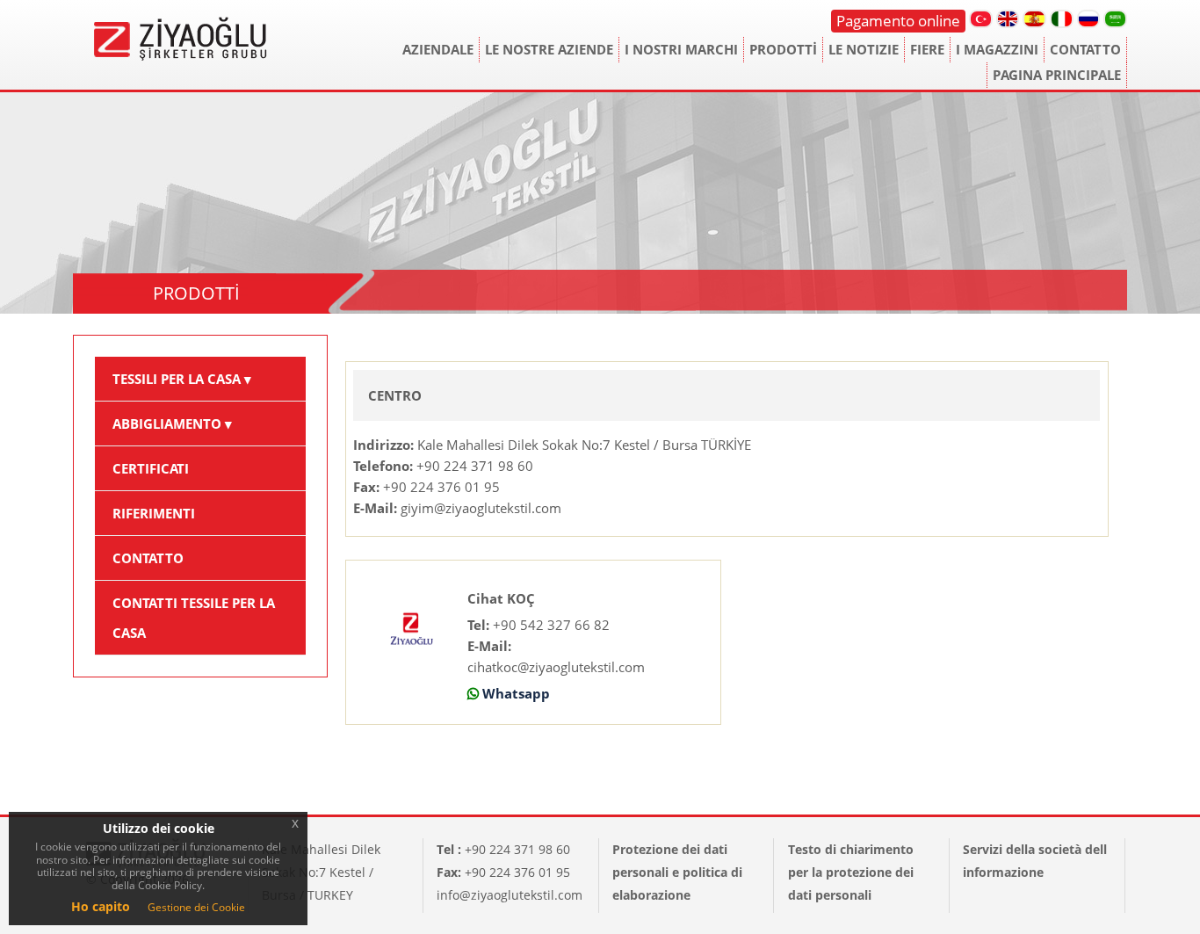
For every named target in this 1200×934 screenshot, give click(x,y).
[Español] (1034, 19)
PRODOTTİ (783, 49)
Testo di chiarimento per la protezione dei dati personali (851, 872)
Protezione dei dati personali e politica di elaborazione (677, 872)
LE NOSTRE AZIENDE (549, 49)
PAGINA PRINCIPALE (1057, 74)
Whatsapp (516, 693)
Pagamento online (898, 21)
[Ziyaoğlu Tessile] (180, 19)
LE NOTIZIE (863, 49)
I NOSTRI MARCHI (681, 49)
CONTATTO (1085, 49)
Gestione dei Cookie (196, 907)
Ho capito (100, 906)
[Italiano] (1061, 19)
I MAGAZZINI (997, 49)
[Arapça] (1115, 19)
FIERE (927, 49)
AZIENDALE (437, 49)
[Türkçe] (981, 19)
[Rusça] (1089, 19)
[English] (1008, 19)
